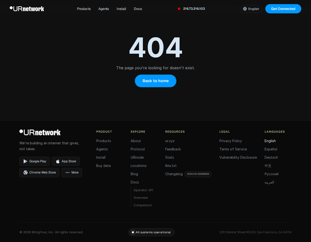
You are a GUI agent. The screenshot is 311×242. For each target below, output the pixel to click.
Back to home (156, 80)
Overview (141, 197)
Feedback (173, 149)
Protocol (138, 149)
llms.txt (171, 166)
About (136, 141)
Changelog (187, 174)
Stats (169, 157)
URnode (137, 157)
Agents (103, 9)
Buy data (103, 166)
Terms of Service (233, 149)
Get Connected (283, 9)
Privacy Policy (230, 141)
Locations (139, 166)
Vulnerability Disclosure (238, 157)
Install (121, 9)
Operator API (143, 190)
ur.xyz (170, 141)
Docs (138, 9)
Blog (134, 174)
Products (84, 9)
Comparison (143, 205)
